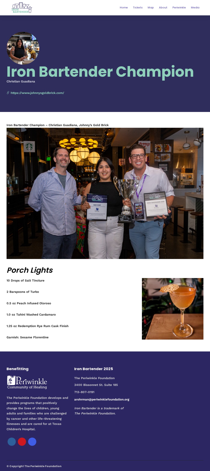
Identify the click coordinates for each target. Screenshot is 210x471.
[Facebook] (12, 442)
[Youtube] (22, 442)
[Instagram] (32, 442)
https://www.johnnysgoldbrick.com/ (37, 93)
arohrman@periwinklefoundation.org (101, 399)
